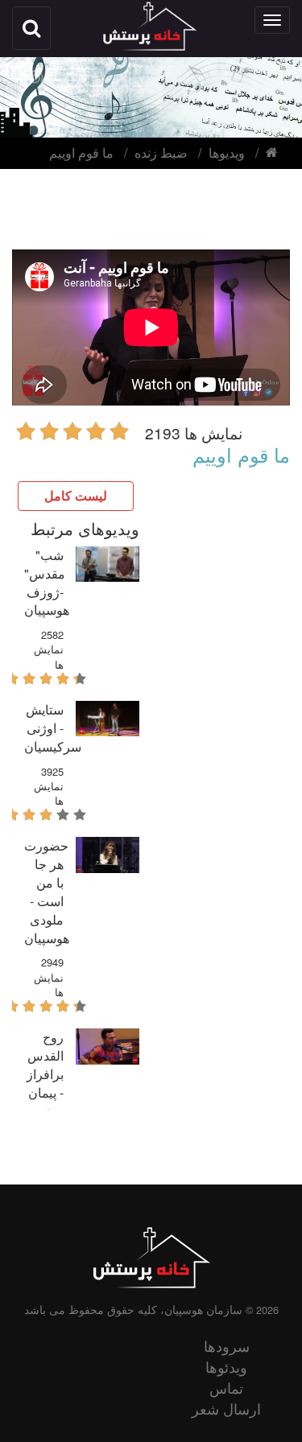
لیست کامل (75, 495)
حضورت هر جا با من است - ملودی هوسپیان (46, 891)
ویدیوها (227, 152)
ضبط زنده (161, 152)
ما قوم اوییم (81, 152)
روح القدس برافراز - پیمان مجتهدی (45, 1073)
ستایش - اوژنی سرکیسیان (52, 728)
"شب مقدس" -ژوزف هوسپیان (46, 583)
